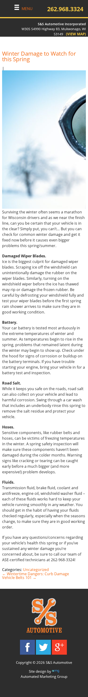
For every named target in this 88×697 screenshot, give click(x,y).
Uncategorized (36, 569)
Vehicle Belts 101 (19, 577)
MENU (27, 8)
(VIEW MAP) (74, 34)
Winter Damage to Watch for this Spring (39, 56)
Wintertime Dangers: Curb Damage (35, 573)
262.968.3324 (65, 9)
